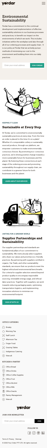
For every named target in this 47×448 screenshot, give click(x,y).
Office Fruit (10, 379)
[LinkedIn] (43, 433)
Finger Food (10, 343)
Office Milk (10, 387)
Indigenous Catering (14, 351)
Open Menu (43, 3)
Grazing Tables (12, 347)
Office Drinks (11, 371)
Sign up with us (12, 302)
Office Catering (10, 322)
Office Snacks (11, 391)
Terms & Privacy (8, 439)
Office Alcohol (11, 383)
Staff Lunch (10, 335)
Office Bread (11, 367)
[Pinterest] (38, 433)
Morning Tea (11, 331)
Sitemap (18, 439)
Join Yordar (37, 65)
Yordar (8, 3)
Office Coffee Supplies (15, 375)
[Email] (18, 421)
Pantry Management (14, 395)
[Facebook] (29, 433)
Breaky (8, 327)
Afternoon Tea (11, 339)
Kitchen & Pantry (11, 362)
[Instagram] (34, 433)
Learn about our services (16, 181)
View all (9, 356)
